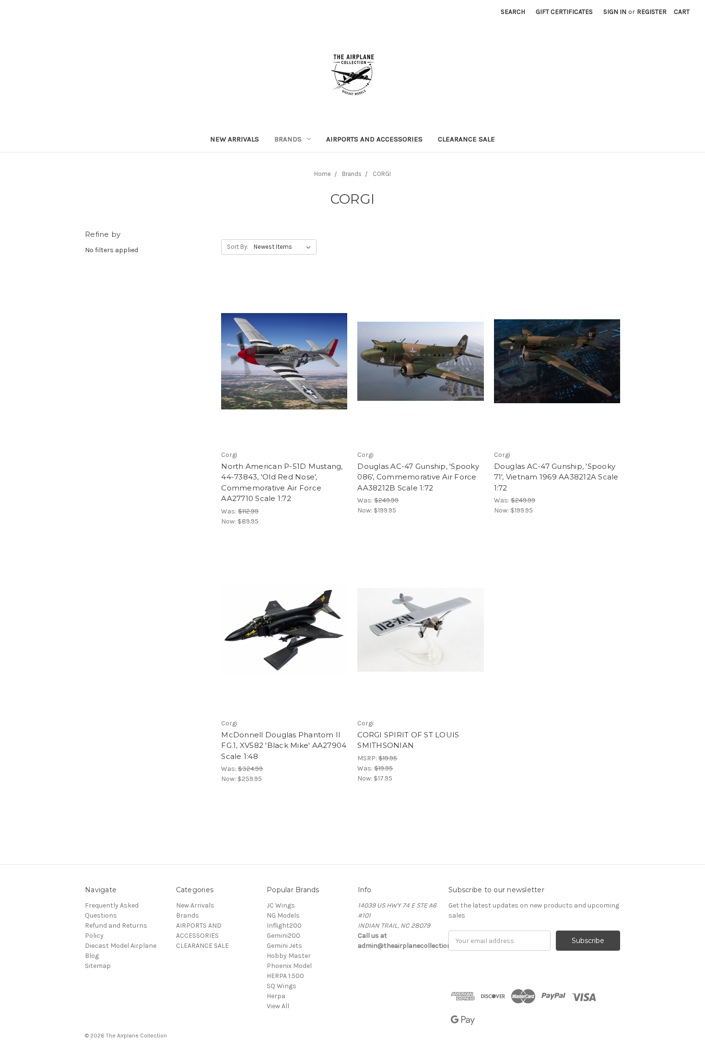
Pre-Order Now (284, 378)
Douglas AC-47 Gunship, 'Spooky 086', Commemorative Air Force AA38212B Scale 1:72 (418, 477)
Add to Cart (421, 647)
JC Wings (281, 905)
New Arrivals (234, 139)
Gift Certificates (564, 12)
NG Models (283, 915)
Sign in (614, 12)
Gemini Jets (284, 946)
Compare (281, 361)
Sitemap (98, 966)
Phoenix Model (289, 966)
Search (513, 12)
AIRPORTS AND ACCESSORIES (374, 139)
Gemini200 (283, 936)
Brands (288, 139)
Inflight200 (284, 925)
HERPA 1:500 (285, 976)
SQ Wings (281, 986)
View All (278, 1006)
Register (652, 12)
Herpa (276, 996)
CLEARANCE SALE (466, 139)
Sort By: (237, 246)
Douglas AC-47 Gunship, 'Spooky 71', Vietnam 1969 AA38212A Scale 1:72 (556, 477)
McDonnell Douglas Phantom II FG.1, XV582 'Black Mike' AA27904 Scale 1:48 (283, 745)
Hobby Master (289, 956)
